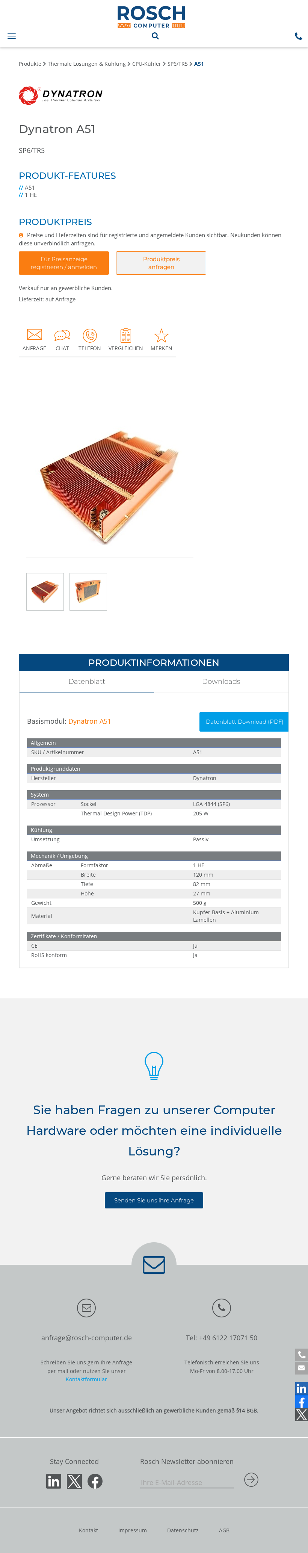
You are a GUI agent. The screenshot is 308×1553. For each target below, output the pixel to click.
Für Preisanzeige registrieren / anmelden (64, 263)
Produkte (30, 63)
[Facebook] (301, 1401)
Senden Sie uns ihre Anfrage (154, 1200)
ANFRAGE (34, 348)
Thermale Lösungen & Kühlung (87, 63)
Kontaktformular (86, 1379)
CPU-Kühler (146, 63)
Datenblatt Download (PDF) (245, 721)
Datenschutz (183, 1530)
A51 (199, 63)
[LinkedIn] (301, 1388)
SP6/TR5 (178, 63)
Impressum (132, 1530)
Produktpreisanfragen (161, 263)
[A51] (109, 477)
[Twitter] (301, 1414)
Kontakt (88, 1530)
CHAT (62, 348)
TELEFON (90, 348)
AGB (224, 1530)
